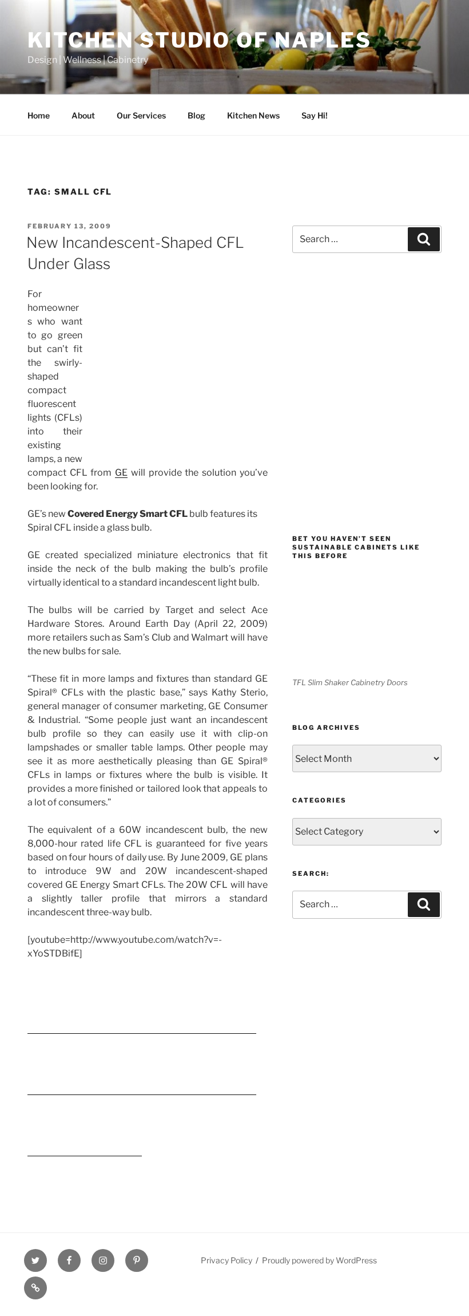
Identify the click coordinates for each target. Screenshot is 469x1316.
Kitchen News (253, 115)
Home (38, 115)
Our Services (141, 115)
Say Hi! (314, 115)
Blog (196, 115)
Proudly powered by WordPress (319, 1260)
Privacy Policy (226, 1260)
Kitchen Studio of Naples (199, 40)
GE (121, 472)
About (83, 115)
